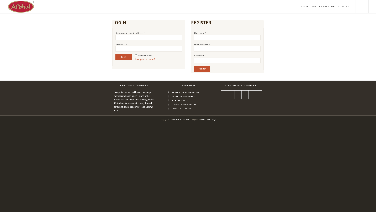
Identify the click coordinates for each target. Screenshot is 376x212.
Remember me (144, 55)
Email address (202, 44)
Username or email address (130, 33)
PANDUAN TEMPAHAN (183, 96)
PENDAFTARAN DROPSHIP (185, 92)
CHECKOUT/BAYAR (182, 108)
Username (200, 33)
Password (121, 44)
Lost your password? (145, 59)
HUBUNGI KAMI (180, 100)
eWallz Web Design (208, 119)
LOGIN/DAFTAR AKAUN (184, 104)
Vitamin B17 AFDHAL (181, 119)
